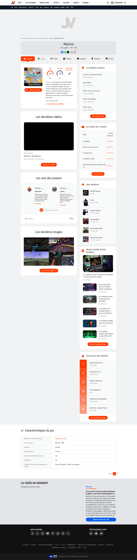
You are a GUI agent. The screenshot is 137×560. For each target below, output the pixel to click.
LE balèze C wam (88, 159)
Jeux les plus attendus (98, 418)
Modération (72, 545)
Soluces (97, 59)
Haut (110, 474)
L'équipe (33, 545)
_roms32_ (62, 191)
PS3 (71, 48)
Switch (46, 7)
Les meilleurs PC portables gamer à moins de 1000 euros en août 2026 (106, 311)
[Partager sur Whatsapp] (65, 52)
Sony (65, 438)
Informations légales (45, 545)
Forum (111, 59)
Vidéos (75, 3)
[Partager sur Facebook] (62, 52)
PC (12, 7)
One (41, 7)
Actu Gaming (30, 3)
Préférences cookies (59, 547)
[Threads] (63, 533)
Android (56, 7)
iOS (51, 7)
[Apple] (96, 533)
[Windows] (101, 533)
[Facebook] (32, 533)
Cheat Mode (87, 83)
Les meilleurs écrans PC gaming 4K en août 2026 (106, 299)
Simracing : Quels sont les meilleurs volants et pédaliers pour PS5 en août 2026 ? (105, 287)
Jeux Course (44, 38)
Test (50, 68)
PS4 (37, 7)
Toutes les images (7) (49, 270)
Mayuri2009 (38, 191)
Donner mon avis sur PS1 (69, 69)
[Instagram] (42, 533)
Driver (92, 200)
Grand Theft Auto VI (96, 363)
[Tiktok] (58, 533)
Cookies (101, 545)
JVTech (56, 3)
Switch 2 (31, 7)
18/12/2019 (109, 141)
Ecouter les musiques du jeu (92, 74)
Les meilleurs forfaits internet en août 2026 (106, 322)
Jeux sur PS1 (36, 38)
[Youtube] (47, 533)
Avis (58, 68)
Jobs (84, 547)
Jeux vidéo (29, 38)
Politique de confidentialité (87, 545)
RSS (79, 547)
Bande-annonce (35, 90)
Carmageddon (94, 219)
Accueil (23, 38)
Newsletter (72, 547)
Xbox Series (23, 7)
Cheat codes (87, 107)
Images (83, 59)
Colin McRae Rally (96, 228)
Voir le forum (98, 174)
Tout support (64, 48)
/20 (73, 219)
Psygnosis (58, 438)
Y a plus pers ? (88, 153)
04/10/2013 (109, 166)
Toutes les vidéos (49, 165)
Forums (85, 3)
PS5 (16, 7)
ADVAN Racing (95, 192)
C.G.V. (63, 545)
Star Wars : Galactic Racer (98, 408)
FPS (72, 7)
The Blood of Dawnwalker (98, 399)
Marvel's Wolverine (96, 381)
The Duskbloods (95, 390)
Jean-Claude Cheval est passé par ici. (94, 166)
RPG (67, 7)
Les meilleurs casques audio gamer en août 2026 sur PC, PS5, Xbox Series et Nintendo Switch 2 (106, 334)
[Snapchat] (68, 533)
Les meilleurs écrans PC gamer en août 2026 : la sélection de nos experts (98, 276)
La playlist (86, 141)
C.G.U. (57, 545)
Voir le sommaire (98, 116)
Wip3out (51, 38)
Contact (25, 545)
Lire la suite (38, 203)
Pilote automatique (89, 99)
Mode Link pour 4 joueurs (91, 91)
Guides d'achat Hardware (98, 344)
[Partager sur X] (68, 52)
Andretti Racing (95, 210)
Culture (66, 3)
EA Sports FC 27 (95, 372)
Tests (55, 59)
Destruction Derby (96, 237)
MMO (63, 7)
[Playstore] (91, 533)
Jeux (19, 3)
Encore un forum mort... (91, 147)
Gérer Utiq (109, 545)
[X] (37, 533)
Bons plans (44, 3)
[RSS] (53, 533)
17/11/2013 (109, 158)
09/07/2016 (109, 147)
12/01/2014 (109, 153)
